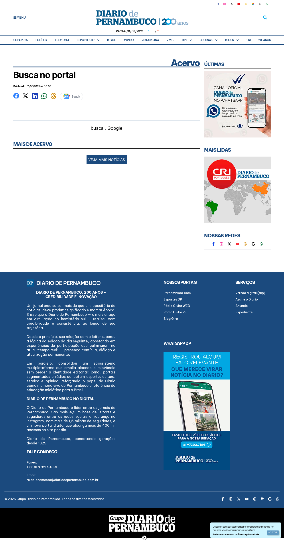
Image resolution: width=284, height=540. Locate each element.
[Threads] (246, 4)
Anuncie (241, 306)
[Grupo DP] (142, 523)
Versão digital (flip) (250, 293)
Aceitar (273, 532)
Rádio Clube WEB (177, 306)
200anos (264, 40)
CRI (248, 40)
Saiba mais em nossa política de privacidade (236, 534)
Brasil (111, 40)
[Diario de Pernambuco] (142, 17)
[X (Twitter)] (231, 4)
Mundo (129, 40)
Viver (170, 40)
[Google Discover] (253, 4)
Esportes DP (85, 40)
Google (114, 128)
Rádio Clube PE (175, 312)
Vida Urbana (150, 40)
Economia (62, 40)
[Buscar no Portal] (265, 17)
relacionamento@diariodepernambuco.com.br (63, 480)
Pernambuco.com (177, 293)
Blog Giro (171, 319)
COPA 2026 (20, 40)
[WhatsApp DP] (267, 4)
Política (41, 40)
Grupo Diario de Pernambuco (38, 499)
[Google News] (260, 4)
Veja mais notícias (106, 159)
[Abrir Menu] (15, 17)
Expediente (243, 312)
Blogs (229, 40)
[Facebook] (220, 4)
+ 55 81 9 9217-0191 (42, 467)
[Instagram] (224, 4)
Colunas (206, 40)
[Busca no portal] (16, 95)
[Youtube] (238, 4)
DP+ (184, 40)
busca (97, 128)
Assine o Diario (246, 299)
